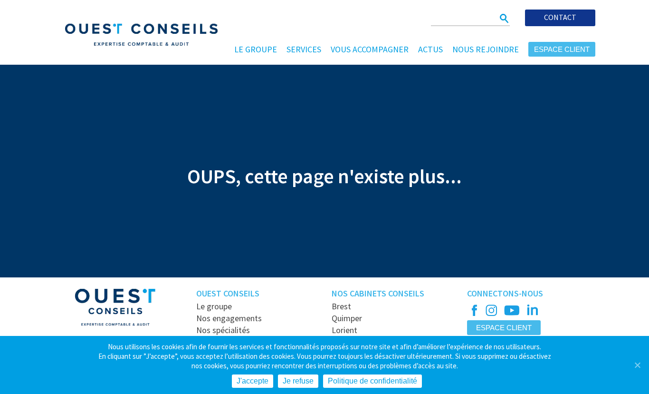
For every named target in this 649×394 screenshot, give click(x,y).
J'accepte (252, 381)
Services (303, 49)
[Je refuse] (637, 365)
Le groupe (255, 49)
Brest (341, 306)
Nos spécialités (223, 330)
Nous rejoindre (485, 49)
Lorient (344, 330)
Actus (430, 49)
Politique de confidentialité (372, 381)
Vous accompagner (370, 49)
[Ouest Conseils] (135, 33)
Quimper (347, 318)
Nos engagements (229, 318)
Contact (560, 17)
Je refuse (298, 381)
